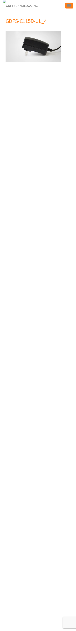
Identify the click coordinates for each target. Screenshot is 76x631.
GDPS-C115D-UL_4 (26, 20)
